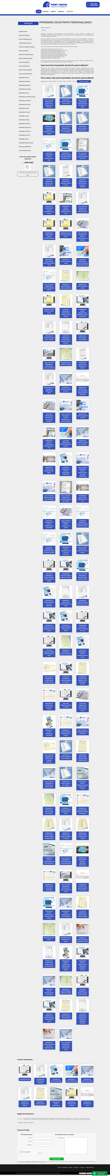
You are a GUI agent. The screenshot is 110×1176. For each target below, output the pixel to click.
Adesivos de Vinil (23, 31)
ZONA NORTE (27, 1118)
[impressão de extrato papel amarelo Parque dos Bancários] (49, 824)
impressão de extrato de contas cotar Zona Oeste (82, 602)
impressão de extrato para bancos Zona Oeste (65, 652)
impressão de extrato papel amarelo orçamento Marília (49, 236)
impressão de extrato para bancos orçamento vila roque (65, 836)
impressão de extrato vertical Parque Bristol (82, 128)
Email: (30, 1141)
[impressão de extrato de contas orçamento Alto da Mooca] (49, 616)
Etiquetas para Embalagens (26, 54)
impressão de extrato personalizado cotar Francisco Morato (49, 915)
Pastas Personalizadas (25, 150)
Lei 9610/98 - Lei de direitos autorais (38, 1162)
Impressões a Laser (24, 116)
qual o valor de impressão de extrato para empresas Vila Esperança (49, 103)
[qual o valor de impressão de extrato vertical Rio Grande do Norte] (82, 91)
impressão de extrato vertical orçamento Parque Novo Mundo (82, 811)
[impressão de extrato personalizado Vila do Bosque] (65, 902)
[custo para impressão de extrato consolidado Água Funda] (82, 641)
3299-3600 (93, 4)
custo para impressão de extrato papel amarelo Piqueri (82, 914)
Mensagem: (71, 1145)
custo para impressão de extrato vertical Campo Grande (82, 992)
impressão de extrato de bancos (71, 1080)
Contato (70, 11)
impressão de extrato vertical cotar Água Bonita (66, 286)
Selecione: (20, 1118)
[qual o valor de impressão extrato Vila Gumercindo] (49, 487)
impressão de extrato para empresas (40, 1081)
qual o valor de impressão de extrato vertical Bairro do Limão (82, 576)
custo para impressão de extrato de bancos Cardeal (65, 443)
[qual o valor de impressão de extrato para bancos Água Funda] (65, 1034)
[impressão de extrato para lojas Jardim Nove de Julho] (82, 616)
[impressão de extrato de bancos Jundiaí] (65, 251)
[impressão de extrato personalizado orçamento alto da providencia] (82, 300)
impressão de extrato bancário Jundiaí (83, 286)
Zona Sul (88, 1118)
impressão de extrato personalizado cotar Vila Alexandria (66, 551)
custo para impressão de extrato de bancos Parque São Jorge (82, 262)
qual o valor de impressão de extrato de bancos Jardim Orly (82, 156)
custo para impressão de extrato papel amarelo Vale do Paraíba (66, 313)
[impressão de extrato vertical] (40, 1093)
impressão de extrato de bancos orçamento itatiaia (82, 939)
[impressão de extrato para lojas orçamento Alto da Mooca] (82, 876)
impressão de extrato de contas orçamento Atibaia (65, 575)
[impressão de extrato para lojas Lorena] (82, 327)
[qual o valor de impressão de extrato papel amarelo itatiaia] (49, 668)
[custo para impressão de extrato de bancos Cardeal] (65, 432)
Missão (53, 11)
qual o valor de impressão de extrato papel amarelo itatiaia (49, 679)
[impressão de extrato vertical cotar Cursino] (65, 1005)
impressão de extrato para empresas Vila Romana (82, 365)
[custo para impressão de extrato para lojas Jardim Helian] (82, 694)
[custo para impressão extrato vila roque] (65, 694)
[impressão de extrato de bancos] (71, 1070)
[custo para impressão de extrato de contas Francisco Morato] (49, 538)
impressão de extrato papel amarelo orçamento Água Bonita (49, 210)
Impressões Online (23, 139)
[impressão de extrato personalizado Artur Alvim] (49, 980)
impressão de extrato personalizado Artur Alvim (49, 992)
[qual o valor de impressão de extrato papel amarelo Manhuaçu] (49, 746)
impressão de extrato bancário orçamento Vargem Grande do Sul (65, 156)
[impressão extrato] (24, 1070)
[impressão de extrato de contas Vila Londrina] (82, 432)
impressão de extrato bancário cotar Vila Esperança (49, 603)
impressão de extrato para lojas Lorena (82, 337)
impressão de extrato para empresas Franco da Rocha (66, 182)
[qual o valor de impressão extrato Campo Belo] (82, 721)
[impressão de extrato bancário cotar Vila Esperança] (49, 591)
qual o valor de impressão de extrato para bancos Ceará (49, 784)
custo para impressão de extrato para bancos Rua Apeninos (82, 183)
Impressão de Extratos (25, 104)
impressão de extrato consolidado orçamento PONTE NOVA (49, 444)
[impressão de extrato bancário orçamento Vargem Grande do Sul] (65, 144)
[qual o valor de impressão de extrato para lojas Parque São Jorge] (65, 876)
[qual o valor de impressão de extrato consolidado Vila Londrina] (82, 224)
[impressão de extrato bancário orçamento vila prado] (65, 799)
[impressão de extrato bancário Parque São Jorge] (65, 980)
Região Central (68, 1118)
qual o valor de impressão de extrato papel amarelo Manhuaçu (49, 758)
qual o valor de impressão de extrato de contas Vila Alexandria (66, 129)
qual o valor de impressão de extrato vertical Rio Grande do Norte (82, 103)
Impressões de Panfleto (25, 127)
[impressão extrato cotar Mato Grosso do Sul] (65, 224)
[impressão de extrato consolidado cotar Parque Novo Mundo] (82, 773)
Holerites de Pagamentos (25, 73)
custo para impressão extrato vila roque (66, 705)
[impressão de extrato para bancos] (24, 1093)
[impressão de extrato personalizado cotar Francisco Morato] (49, 902)
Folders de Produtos (24, 62)
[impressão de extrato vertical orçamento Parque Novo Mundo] (82, 799)
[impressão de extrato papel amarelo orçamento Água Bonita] (49, 197)
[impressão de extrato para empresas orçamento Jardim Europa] (49, 117)
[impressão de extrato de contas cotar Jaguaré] (49, 327)
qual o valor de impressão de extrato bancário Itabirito (49, 287)
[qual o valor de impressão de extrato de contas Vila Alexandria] (65, 117)
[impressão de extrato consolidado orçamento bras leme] (65, 197)
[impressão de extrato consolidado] (56, 1093)
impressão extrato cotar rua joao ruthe (49, 311)
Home (38, 11)
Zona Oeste (81, 1118)
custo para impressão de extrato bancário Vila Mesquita (66, 679)
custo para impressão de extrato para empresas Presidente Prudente (82, 1019)
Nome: (30, 1137)
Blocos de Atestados (24, 35)
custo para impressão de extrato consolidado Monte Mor (66, 471)
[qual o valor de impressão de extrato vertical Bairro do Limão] (82, 565)
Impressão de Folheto (24, 112)
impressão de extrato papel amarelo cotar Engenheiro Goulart (82, 680)
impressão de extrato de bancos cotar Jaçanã (65, 101)
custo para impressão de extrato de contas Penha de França (82, 523)
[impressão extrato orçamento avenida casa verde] (49, 378)
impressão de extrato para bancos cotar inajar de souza (49, 963)
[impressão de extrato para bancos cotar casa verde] (65, 591)
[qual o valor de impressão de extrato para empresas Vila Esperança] (49, 91)
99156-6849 (94, 5)
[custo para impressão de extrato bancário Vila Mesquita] (65, 668)
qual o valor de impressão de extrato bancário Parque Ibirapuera (66, 860)
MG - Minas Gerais (59, 1118)
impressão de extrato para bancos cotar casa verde (65, 603)
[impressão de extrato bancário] (56, 1070)
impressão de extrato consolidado (56, 1104)
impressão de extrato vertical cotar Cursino (66, 1016)
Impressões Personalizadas (26, 142)
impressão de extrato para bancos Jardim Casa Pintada (49, 811)
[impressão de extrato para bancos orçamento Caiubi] (49, 251)
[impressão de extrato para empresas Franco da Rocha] (65, 171)
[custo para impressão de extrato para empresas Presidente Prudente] (82, 1005)
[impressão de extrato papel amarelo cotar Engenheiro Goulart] (82, 668)
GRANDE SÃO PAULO (43, 1118)
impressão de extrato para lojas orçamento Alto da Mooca (82, 887)
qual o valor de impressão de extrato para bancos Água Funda (65, 1046)
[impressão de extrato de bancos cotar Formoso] (65, 746)
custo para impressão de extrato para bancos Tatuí (49, 182)
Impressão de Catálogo (25, 100)
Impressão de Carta (24, 93)
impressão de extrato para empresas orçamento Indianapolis (82, 861)
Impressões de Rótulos (25, 131)
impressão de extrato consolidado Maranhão (49, 733)
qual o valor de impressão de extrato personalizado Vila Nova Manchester (82, 472)
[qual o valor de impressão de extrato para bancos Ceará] (49, 773)
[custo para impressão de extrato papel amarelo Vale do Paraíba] (65, 300)
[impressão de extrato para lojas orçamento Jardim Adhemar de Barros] (82, 378)
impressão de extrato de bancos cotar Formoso (65, 756)
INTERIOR (52, 1118)
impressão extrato (25, 1079)
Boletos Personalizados (25, 39)
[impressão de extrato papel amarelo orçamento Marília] (49, 224)
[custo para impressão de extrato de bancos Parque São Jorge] (82, 251)
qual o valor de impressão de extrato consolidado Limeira (65, 524)
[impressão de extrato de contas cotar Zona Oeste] (82, 591)
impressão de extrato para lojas (87, 1104)
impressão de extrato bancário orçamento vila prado (66, 811)
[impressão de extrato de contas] (87, 1070)
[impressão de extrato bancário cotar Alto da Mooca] (65, 616)
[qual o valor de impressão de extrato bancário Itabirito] (49, 275)
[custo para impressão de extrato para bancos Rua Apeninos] (82, 171)
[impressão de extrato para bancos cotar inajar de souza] (49, 952)
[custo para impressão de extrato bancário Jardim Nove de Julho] (49, 1005)
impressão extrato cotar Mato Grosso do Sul (65, 235)
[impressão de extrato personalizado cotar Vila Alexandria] (65, 538)
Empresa (46, 11)
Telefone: (29, 1144)
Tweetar (44, 30)
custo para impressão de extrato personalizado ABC (49, 157)
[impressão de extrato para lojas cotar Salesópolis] (49, 876)
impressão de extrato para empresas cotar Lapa (82, 498)
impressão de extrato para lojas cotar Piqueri (49, 706)
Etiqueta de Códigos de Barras (27, 46)
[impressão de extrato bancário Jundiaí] (82, 275)
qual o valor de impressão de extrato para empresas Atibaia (82, 209)
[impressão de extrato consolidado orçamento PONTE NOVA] (49, 432)
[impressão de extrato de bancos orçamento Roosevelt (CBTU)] (49, 1034)
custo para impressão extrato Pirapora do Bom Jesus (49, 653)
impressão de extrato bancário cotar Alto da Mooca (66, 628)
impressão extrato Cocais (49, 938)
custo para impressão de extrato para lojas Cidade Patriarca (49, 418)
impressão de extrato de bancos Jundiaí (65, 261)
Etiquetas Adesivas (24, 50)
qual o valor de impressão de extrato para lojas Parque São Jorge (66, 888)
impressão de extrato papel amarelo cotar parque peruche (82, 757)
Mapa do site (90, 1167)
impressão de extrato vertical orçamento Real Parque (66, 733)
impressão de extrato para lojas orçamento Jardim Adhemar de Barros (82, 391)
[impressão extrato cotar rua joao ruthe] (49, 300)
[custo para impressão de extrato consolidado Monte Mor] (65, 458)
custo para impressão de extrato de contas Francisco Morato (49, 550)
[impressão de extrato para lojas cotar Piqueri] (49, 694)
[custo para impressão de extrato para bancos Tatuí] (49, 171)
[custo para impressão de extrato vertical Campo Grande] (82, 980)
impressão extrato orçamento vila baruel (66, 939)
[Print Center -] (16, 3)
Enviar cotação (57, 1158)
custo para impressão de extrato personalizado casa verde (49, 524)
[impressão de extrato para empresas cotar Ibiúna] (49, 458)
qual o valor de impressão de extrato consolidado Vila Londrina (82, 237)
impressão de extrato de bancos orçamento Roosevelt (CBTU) (49, 1045)
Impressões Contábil (24, 119)
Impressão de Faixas (24, 108)
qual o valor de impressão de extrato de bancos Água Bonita (65, 498)
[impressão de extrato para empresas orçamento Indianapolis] (82, 849)
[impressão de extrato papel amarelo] (71, 1093)
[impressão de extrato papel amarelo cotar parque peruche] (82, 746)
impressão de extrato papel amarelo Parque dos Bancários (49, 836)
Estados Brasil (34, 1118)
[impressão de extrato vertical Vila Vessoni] (65, 773)
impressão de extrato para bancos (25, 1104)
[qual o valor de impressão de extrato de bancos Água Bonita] (65, 487)
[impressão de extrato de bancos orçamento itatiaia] (82, 929)
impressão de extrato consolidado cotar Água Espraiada (49, 860)
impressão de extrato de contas (87, 1080)
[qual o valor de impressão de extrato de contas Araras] (82, 538)
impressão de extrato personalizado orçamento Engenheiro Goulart (82, 965)
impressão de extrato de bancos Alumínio (82, 416)
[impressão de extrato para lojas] (87, 1093)
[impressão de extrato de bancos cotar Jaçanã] (65, 91)
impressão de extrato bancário (56, 1080)
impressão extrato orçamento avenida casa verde (49, 390)
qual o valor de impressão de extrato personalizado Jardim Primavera (66, 418)
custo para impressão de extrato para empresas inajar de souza (66, 339)
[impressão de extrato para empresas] (40, 1070)
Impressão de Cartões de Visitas (27, 96)
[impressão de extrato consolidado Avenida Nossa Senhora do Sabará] (65, 952)
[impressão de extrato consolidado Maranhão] (49, 721)
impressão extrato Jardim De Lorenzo (65, 363)
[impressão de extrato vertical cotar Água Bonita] (65, 275)
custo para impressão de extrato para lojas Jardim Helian (82, 707)
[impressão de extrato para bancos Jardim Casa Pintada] (49, 799)
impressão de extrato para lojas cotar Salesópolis (49, 887)
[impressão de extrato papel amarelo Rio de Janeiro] (82, 824)
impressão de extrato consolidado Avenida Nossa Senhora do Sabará (66, 965)
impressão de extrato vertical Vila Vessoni (66, 783)
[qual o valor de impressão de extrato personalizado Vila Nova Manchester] (82, 458)
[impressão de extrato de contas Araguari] (65, 378)
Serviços (61, 11)
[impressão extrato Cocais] (49, 929)
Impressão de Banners (24, 85)
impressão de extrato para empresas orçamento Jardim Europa (49, 130)
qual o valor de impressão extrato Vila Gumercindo (49, 497)
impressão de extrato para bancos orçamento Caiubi (49, 262)
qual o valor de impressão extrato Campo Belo (82, 732)
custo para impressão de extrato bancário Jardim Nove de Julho (49, 1018)
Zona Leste (75, 1118)
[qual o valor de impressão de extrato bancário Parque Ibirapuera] (65, 849)
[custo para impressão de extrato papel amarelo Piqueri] (82, 902)
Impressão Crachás (24, 77)
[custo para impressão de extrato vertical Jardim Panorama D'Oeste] (49, 565)
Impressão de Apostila (24, 81)
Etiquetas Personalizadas (25, 58)
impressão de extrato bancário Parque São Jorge (66, 991)
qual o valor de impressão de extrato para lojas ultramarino (49, 365)
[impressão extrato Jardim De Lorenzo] (65, 354)
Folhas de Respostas (24, 66)
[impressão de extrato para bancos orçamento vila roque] (65, 824)
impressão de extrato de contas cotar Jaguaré (49, 337)
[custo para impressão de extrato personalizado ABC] (49, 144)
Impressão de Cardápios (25, 89)
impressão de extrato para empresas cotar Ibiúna (49, 470)
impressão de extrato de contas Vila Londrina (82, 442)
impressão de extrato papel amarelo (72, 1104)
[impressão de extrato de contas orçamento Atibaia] (65, 565)
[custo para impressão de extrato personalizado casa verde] (49, 512)
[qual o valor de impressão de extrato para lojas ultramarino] (49, 354)
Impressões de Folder (24, 123)
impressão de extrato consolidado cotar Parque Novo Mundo (82, 785)
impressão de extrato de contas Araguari (66, 389)
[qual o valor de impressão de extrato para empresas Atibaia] (82, 197)
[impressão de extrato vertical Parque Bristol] (82, 117)
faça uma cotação (84, 81)
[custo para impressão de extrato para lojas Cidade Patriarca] (49, 405)
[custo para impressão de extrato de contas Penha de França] (82, 512)
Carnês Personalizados (25, 43)
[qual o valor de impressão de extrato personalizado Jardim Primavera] (65, 405)
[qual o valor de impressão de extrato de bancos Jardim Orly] (82, 144)
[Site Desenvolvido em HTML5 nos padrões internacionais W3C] (82, 1173)
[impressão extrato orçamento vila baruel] (65, 929)
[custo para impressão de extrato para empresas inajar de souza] (65, 327)
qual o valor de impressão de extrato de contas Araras (82, 550)
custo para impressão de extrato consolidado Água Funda (82, 654)
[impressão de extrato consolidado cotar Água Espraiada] (49, 849)
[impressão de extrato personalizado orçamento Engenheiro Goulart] (82, 952)
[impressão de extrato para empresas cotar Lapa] (82, 487)
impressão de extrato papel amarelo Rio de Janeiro (82, 836)
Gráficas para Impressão (25, 70)
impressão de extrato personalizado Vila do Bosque (66, 914)
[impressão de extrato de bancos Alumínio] (82, 405)
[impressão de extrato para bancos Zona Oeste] (65, 641)
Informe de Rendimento (25, 146)
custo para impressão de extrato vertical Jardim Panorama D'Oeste (49, 577)
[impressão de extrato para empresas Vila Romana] (82, 354)
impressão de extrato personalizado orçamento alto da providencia (82, 313)
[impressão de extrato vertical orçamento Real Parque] (65, 721)
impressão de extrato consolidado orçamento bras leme (65, 210)
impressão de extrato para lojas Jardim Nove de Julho (82, 628)
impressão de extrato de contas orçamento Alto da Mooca (49, 628)
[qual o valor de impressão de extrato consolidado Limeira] (65, 512)
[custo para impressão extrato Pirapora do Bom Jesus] (49, 641)
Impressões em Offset (24, 135)
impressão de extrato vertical (40, 1103)
